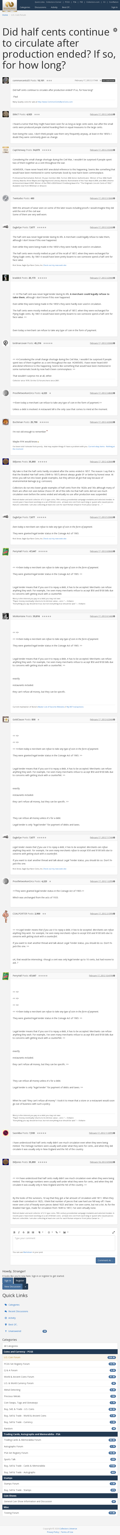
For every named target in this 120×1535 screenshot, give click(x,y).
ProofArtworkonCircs (23, 393)
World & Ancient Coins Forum (59, 1376)
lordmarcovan (20, 343)
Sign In (114, 7)
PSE (81, 2)
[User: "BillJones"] (5, 461)
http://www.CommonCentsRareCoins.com (55, 102)
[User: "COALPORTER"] (5, 916)
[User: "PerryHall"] (5, 551)
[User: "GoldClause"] (5, 719)
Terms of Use (67, 1532)
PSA (74, 2)
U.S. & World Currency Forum (59, 1383)
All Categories (11, 1345)
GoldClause (18, 719)
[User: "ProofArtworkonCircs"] (5, 393)
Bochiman (18, 422)
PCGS (67, 2)
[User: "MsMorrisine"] (5, 616)
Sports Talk (59, 1459)
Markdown (27, 1252)
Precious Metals (59, 1396)
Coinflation (113, 2)
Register (20, 1280)
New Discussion (12, 1286)
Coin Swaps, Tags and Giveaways (59, 1402)
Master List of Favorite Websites (51, 707)
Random (59, 1428)
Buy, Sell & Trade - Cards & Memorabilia (59, 1465)
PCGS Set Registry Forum (59, 1363)
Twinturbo (18, 198)
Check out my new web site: (55, 265)
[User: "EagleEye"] (5, 226)
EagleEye (17, 227)
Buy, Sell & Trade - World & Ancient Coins (59, 1415)
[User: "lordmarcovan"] (5, 343)
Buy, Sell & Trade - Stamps (59, 1490)
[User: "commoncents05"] (5, 80)
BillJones (17, 461)
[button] (115, 29)
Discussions (40, 7)
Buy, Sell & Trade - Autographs (59, 1472)
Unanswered (27, 1331)
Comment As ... (105, 1260)
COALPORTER (20, 913)
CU (104, 2)
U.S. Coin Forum (108, 81)
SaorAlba (17, 1133)
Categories (25, 7)
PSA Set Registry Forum (59, 1452)
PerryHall (17, 551)
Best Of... (66, 7)
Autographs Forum (59, 1446)
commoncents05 (21, 80)
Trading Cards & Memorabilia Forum (59, 1439)
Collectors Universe (68, 1528)
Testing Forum (59, 1512)
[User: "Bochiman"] (5, 422)
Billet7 (16, 114)
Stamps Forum (59, 1483)
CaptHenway (19, 149)
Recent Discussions (18, 1311)
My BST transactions (75, 707)
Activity (54, 7)
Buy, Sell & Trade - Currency (59, 1422)
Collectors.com (93, 2)
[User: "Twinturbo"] (5, 198)
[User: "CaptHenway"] (5, 150)
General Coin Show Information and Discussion (59, 1501)
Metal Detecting (59, 1389)
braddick (17, 277)
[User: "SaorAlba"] (5, 1133)
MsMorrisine (19, 616)
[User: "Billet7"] (5, 114)
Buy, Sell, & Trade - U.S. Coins (59, 1409)
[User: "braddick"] (5, 278)
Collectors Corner (53, 2)
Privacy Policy (53, 1532)
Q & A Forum (59, 1370)
